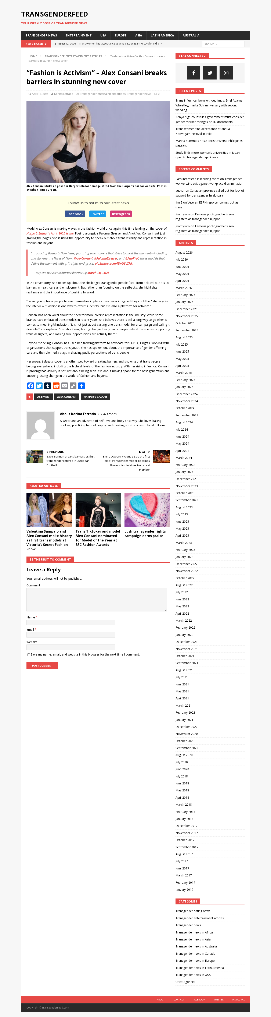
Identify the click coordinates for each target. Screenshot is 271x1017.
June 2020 (182, 769)
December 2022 (187, 564)
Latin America (162, 35)
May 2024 (182, 443)
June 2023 (182, 521)
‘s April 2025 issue (49, 233)
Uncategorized (185, 982)
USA (103, 35)
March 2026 (184, 288)
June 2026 (182, 267)
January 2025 (184, 387)
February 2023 (185, 550)
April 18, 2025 (40, 94)
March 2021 (184, 705)
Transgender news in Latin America (200, 968)
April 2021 (182, 698)
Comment (33, 585)
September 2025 (187, 330)
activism (43, 397)
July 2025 (182, 344)
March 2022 (184, 620)
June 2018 (182, 783)
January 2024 (184, 472)
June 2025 (182, 351)
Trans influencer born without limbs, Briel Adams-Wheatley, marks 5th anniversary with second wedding (209, 105)
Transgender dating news (193, 911)
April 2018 (182, 797)
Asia (138, 35)
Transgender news (41, 35)
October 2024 (185, 408)
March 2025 (184, 373)
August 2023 (184, 507)
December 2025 (187, 309)
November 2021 (187, 649)
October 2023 (185, 493)
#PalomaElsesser (105, 258)
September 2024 (187, 415)
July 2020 (182, 762)
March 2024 (184, 458)
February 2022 (185, 627)
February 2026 (185, 295)
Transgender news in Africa (194, 932)
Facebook (74, 213)
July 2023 (182, 514)
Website (31, 642)
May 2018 (182, 790)
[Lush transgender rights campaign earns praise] (147, 510)
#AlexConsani (83, 258)
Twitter (97, 213)
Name (31, 617)
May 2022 (182, 606)
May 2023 (182, 528)
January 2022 (184, 635)
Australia (191, 35)
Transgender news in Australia (196, 946)
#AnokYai (131, 258)
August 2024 (184, 422)
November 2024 (187, 401)
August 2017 (184, 854)
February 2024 (185, 465)
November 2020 (187, 734)
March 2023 (184, 543)
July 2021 (182, 677)
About (161, 999)
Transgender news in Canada (195, 953)
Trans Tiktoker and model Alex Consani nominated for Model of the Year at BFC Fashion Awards (98, 538)
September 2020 (187, 748)
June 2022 (182, 599)
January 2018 (184, 819)
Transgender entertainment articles (103, 94)
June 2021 (182, 684)
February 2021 (185, 712)
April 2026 (182, 281)
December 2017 (187, 826)
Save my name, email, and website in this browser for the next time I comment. (85, 654)
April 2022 (182, 613)
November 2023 (187, 486)
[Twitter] (210, 73)
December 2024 (187, 394)
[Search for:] (223, 43)
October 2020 (185, 741)
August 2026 (184, 252)
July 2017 (182, 861)
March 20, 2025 (98, 273)
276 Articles (109, 414)
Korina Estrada (63, 94)
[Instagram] (226, 73)
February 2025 (185, 380)
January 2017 (184, 889)
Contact (178, 999)
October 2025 (185, 323)
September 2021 (187, 663)
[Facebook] (193, 73)
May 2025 (182, 359)
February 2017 (185, 882)
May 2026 (182, 274)
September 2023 (187, 500)
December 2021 (187, 642)
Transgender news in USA (193, 975)
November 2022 (187, 571)
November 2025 (187, 316)
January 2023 (184, 557)
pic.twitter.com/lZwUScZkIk (114, 263)
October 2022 (185, 578)
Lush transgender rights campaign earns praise (145, 533)
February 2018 (185, 812)
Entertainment (79, 35)
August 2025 (184, 337)
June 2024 (182, 436)
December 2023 (187, 479)
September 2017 (187, 847)
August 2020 (184, 755)
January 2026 (184, 302)
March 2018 (184, 804)
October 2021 (185, 656)
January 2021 (184, 720)
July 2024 (182, 429)
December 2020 (187, 727)
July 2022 (182, 592)
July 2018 (182, 776)
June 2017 (182, 868)
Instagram (121, 213)
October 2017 (185, 840)
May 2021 (182, 691)
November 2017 (187, 833)
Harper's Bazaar (95, 397)
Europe (121, 35)
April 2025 (182, 366)
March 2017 (184, 875)
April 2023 (182, 535)
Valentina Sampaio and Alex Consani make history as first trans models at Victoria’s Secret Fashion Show (49, 540)
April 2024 (182, 451)
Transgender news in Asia (193, 939)
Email (30, 630)
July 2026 (182, 259)
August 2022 (184, 585)
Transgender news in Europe (195, 960)
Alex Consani (66, 397)
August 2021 (184, 670)
